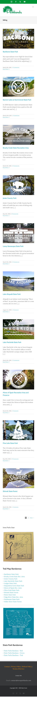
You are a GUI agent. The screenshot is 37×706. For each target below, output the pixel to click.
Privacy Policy (16, 666)
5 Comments (15, 67)
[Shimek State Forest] (18, 478)
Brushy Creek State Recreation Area (16, 148)
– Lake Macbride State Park (12, 581)
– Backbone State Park (11, 574)
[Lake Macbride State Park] (18, 329)
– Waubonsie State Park (11, 599)
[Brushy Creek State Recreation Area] (18, 135)
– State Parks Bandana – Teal (13, 655)
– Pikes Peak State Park (11, 590)
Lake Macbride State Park (12, 342)
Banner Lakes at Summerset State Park (17, 100)
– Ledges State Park (10, 583)
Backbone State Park (10, 52)
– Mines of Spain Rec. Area (12, 588)
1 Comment (16, 310)
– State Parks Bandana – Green (13, 653)
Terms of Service (18, 669)
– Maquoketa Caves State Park (13, 586)
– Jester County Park (10, 579)
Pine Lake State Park (10, 443)
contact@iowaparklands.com (21, 680)
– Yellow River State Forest (12, 602)
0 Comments (15, 166)
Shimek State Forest (10, 491)
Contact (7, 666)
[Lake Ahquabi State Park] (18, 281)
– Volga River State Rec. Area (13, 597)
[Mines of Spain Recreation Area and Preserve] (18, 379)
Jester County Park (9, 198)
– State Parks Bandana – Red (13, 651)
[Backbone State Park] (18, 39)
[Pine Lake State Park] (18, 430)
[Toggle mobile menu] (33, 7)
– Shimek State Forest (10, 592)
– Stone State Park (9, 595)
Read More (6, 69)
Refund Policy (27, 666)
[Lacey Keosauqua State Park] (18, 233)
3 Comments (16, 115)
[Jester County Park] (18, 185)
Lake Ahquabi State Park (12, 294)
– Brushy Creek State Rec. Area (14, 576)
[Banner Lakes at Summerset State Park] (18, 87)
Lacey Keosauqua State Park (13, 246)
